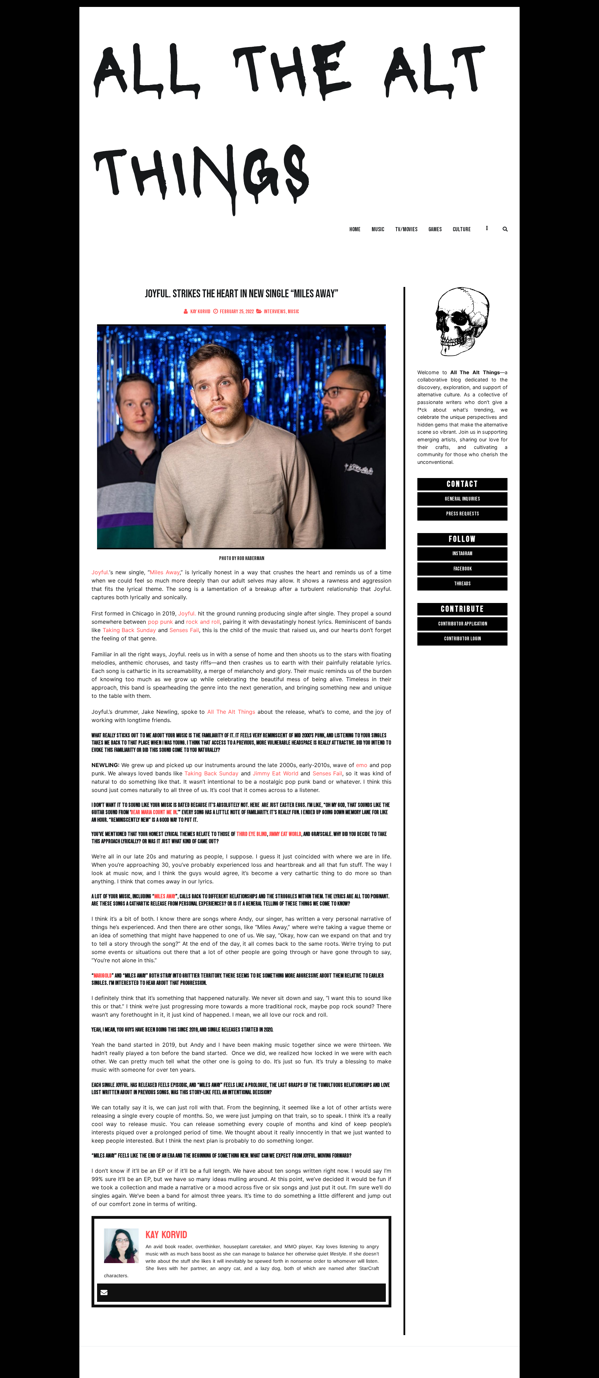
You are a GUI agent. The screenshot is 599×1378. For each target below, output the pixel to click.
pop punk (160, 621)
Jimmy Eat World (275, 773)
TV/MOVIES (406, 229)
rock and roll (203, 621)
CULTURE (462, 229)
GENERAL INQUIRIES (462, 499)
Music (293, 311)
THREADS (462, 583)
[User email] (104, 1293)
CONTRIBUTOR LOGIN (462, 639)
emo (361, 765)
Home (355, 229)
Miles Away (165, 572)
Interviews (275, 311)
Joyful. (100, 572)
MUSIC (378, 229)
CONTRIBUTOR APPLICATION (462, 624)
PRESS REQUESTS (462, 514)
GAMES (435, 229)
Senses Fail (184, 630)
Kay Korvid (200, 311)
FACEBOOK (462, 569)
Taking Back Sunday (129, 630)
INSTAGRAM (462, 553)
